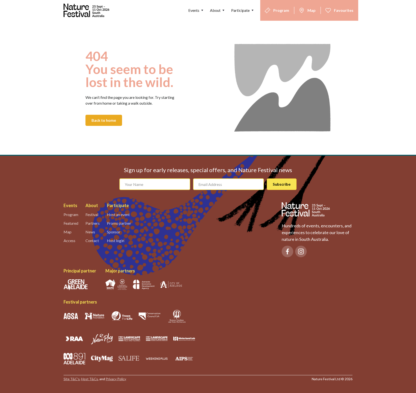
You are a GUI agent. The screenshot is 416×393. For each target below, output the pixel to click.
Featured (71, 223)
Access (69, 240)
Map (68, 232)
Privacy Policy (116, 379)
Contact (92, 240)
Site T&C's (72, 379)
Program (71, 214)
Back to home (103, 120)
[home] (88, 10)
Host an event (118, 214)
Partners (92, 223)
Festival (91, 214)
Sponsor (113, 232)
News (90, 232)
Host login (115, 240)
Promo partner (119, 223)
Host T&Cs (89, 379)
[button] (196, 10)
